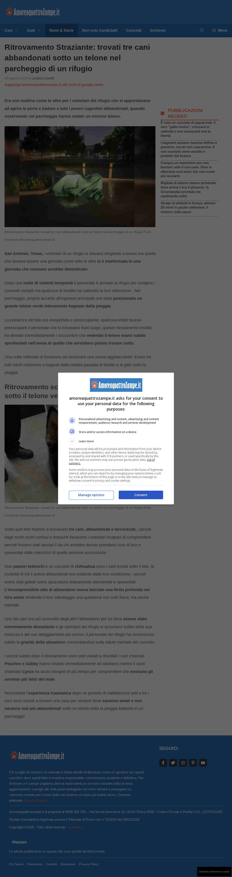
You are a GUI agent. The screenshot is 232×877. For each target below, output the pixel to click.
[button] (116, 441)
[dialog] (116, 438)
